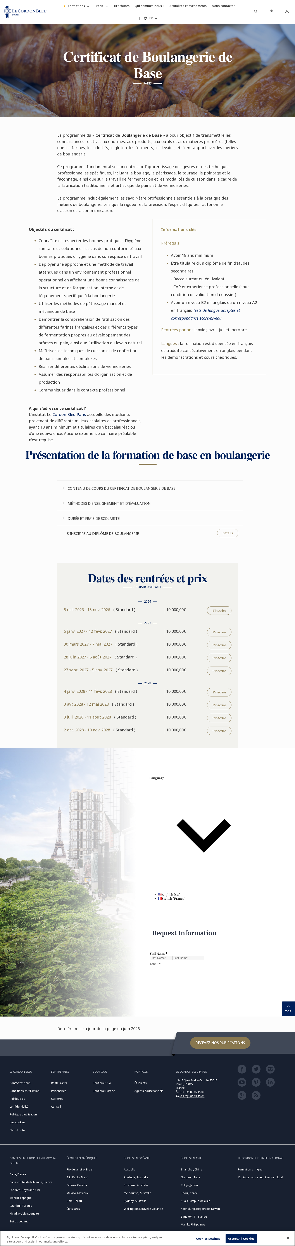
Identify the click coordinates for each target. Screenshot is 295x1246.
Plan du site (17, 1130)
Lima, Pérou (74, 1201)
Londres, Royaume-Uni (25, 1190)
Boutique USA (102, 1083)
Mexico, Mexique (78, 1193)
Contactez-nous (20, 1083)
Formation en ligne (250, 1169)
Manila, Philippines (193, 1224)
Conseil (56, 1106)
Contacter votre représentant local (260, 1177)
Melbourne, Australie (137, 1193)
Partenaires (58, 1091)
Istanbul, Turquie (21, 1206)
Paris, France (18, 1174)
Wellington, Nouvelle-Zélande (143, 1209)
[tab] (150, 488)
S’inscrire (219, 610)
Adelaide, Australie (136, 1177)
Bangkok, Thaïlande (194, 1216)
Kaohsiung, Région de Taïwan (200, 1209)
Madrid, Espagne (21, 1198)
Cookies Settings (208, 1239)
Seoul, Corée (189, 1193)
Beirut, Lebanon (20, 1221)
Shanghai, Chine (191, 1169)
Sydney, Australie (135, 1201)
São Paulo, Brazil (77, 1177)
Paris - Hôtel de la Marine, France (31, 1182)
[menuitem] (256, 12)
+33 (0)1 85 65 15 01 (191, 1096)
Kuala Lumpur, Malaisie (195, 1201)
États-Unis (73, 1209)
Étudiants (141, 1083)
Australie (129, 1169)
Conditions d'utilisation (25, 1091)
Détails (228, 533)
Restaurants (59, 1083)
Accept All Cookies (241, 1239)
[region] (147, 1238)
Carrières (57, 1099)
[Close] (288, 1238)
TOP (288, 1011)
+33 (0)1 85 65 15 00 (191, 1092)
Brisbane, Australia (136, 1185)
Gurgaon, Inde (190, 1177)
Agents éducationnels (149, 1091)
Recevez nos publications (220, 1042)
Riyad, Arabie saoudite (24, 1213)
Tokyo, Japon (189, 1185)
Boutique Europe (104, 1091)
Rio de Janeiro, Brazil (80, 1169)
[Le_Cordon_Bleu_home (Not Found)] (25, 12)
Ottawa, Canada (77, 1185)
